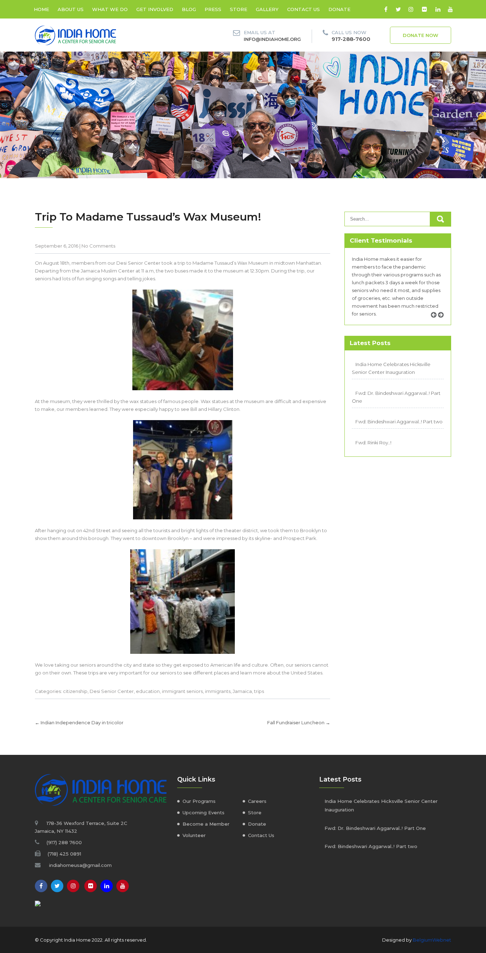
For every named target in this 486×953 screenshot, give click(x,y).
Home (41, 9)
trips (259, 691)
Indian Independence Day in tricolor (79, 722)
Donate (339, 9)
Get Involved (154, 9)
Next (443, 323)
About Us (71, 9)
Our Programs (199, 801)
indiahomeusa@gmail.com (80, 865)
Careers (257, 801)
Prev (436, 323)
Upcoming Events (203, 812)
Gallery (267, 9)
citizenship (75, 691)
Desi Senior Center (112, 691)
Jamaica (242, 691)
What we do (110, 9)
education (148, 691)
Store (238, 9)
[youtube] (450, 9)
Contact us (303, 9)
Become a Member (206, 824)
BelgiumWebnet (432, 940)
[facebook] (386, 9)
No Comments (98, 246)
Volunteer (194, 835)
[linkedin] (438, 9)
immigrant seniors (182, 691)
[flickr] (424, 9)
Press (213, 9)
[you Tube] (122, 886)
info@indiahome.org (272, 39)
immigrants (218, 691)
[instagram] (411, 9)
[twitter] (398, 9)
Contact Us (261, 835)
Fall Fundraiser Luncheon (298, 722)
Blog (189, 9)
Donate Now (420, 35)
